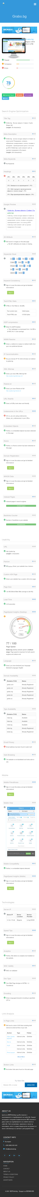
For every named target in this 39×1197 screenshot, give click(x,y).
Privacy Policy (8, 1177)
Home (5, 1166)
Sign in (11, 293)
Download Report (9, 95)
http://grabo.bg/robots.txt (13, 391)
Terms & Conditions (10, 1174)
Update (20, 95)
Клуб (8, 1045)
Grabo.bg (30, 39)
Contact (6, 1169)
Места (9, 1042)
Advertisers (7, 1180)
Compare (29, 95)
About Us (6, 1171)
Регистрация (11, 1052)
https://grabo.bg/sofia (11, 1037)
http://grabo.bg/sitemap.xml (14, 376)
